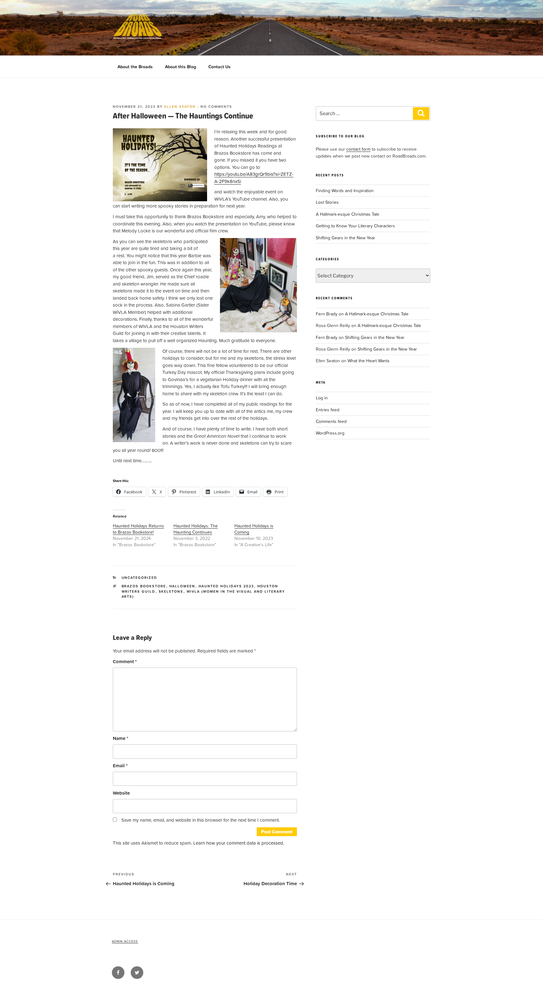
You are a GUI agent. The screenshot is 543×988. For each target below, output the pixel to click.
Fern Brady (326, 314)
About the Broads (135, 67)
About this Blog (180, 67)
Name (120, 738)
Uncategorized (139, 577)
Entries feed (327, 410)
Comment (125, 661)
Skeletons (171, 591)
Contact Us (219, 67)
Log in (322, 398)
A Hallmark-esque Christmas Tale (347, 214)
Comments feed (331, 421)
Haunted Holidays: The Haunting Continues (195, 529)
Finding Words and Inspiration (345, 190)
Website (121, 793)
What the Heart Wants (369, 361)
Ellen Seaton (180, 106)
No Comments (216, 106)
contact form (358, 149)
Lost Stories (327, 202)
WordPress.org (330, 433)
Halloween (182, 586)
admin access (125, 941)
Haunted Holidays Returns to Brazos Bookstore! (138, 529)
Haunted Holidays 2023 (226, 586)
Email (120, 765)
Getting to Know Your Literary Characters (355, 226)
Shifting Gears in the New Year (345, 238)
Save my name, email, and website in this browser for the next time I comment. (200, 820)
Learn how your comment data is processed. (238, 843)
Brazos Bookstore (144, 586)
